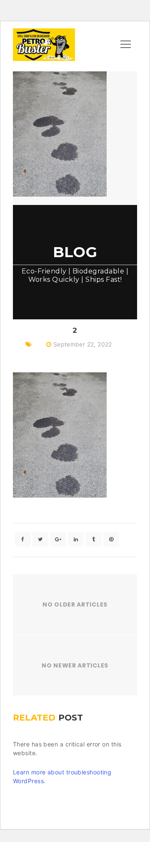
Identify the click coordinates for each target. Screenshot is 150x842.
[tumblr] (94, 539)
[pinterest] (111, 539)
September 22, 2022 (82, 344)
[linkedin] (76, 539)
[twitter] (40, 539)
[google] (58, 539)
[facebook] (23, 539)
